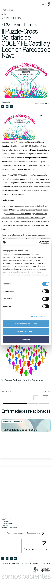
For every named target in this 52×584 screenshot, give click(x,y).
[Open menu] (4, 4)
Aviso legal (46, 563)
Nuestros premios (9, 527)
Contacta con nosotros (35, 549)
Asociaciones (7, 523)
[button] (26, 366)
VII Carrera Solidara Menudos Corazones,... (23, 380)
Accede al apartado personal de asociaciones (23, 533)
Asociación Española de (18, 213)
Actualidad (6, 525)
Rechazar (26, 340)
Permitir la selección (26, 332)
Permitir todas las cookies (26, 324)
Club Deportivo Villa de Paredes (29, 217)
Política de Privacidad (10, 563)
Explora (4, 521)
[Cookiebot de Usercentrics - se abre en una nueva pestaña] (38, 242)
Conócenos (6, 519)
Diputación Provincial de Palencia (14, 221)
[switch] (45, 291)
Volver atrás (8, 10)
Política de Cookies (30, 563)
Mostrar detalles (38, 316)
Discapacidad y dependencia (20, 429)
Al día (3, 14)
